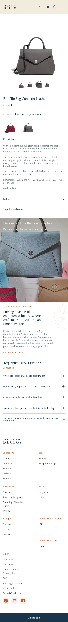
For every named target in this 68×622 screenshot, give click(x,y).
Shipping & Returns (12, 583)
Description (9, 139)
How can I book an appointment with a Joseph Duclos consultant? (30, 419)
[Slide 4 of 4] (47, 84)
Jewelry (6, 510)
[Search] (40, 7)
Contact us (8, 367)
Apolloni (7, 468)
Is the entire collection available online (22, 397)
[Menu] (63, 7)
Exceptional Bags (47, 463)
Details (6, 199)
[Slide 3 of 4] (38, 84)
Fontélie (7, 478)
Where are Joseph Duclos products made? (24, 375)
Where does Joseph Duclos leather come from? (26, 386)
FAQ (5, 578)
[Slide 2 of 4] (29, 84)
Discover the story (13, 352)
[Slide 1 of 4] (21, 84)
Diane (6, 458)
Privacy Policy (10, 588)
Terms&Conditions (12, 593)
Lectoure (7, 473)
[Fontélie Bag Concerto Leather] (27, 126)
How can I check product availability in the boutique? (30, 408)
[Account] (47, 7)
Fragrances (44, 492)
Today (6, 529)
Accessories (8, 492)
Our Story (8, 524)
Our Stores (8, 564)
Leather (6, 534)
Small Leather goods (13, 497)
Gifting (42, 497)
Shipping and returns (13, 209)
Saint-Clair (8, 463)
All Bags (43, 458)
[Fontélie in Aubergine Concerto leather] (10, 126)
